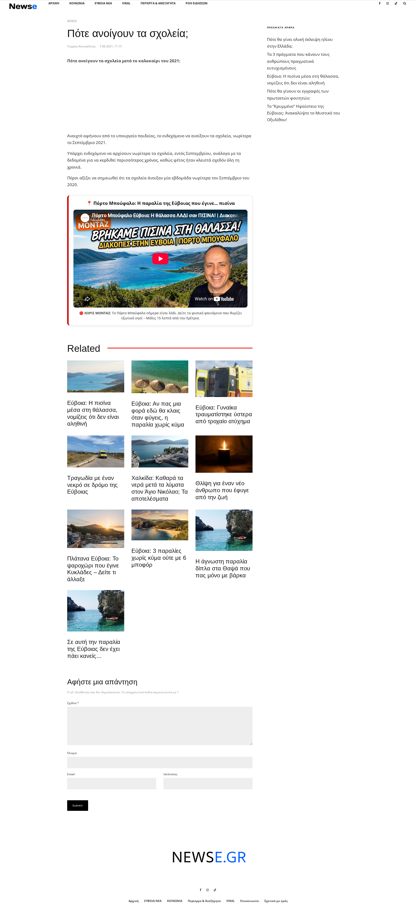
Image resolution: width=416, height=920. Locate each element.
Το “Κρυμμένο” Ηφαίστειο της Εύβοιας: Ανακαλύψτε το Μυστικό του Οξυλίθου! (303, 112)
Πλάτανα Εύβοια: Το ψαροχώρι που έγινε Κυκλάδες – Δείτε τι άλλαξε (93, 568)
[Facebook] (380, 6)
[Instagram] (388, 6)
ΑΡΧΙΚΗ (53, 3)
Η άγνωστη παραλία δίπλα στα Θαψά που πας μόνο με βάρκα (222, 568)
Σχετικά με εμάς (276, 901)
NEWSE (72, 21)
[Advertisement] (103, 99)
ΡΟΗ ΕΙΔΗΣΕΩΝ (197, 3)
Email (71, 774)
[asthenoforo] (224, 378)
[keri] (224, 454)
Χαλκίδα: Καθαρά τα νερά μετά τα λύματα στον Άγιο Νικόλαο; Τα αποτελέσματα (159, 488)
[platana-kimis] (95, 529)
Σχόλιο (73, 703)
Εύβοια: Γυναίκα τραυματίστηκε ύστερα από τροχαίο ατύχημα (223, 414)
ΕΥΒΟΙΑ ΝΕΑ (103, 3)
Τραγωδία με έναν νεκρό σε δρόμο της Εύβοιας (92, 485)
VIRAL (126, 3)
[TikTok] (396, 6)
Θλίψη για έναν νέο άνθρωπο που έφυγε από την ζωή (222, 490)
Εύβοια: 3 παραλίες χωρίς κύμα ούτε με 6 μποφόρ (158, 558)
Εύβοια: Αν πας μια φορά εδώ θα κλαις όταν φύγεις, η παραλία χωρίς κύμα (157, 414)
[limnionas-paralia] (159, 525)
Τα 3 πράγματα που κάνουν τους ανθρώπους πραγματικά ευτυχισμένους (298, 60)
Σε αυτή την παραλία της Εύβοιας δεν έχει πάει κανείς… (93, 649)
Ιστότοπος (170, 774)
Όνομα (72, 753)
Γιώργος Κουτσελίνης (81, 46)
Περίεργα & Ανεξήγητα (158, 3)
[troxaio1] (95, 451)
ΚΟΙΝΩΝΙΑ (76, 3)
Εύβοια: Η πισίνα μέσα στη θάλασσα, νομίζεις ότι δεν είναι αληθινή (93, 413)
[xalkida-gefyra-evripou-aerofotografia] (159, 451)
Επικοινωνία (249, 901)
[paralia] (95, 376)
